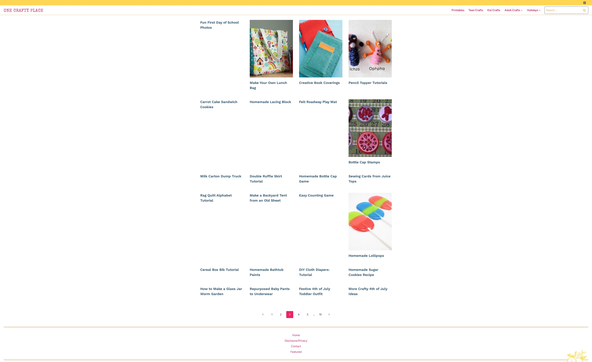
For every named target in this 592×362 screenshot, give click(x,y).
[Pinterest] (584, 3)
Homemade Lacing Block (270, 102)
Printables (458, 10)
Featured (296, 352)
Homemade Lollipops (366, 256)
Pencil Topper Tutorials (368, 83)
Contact (296, 346)
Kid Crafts (493, 10)
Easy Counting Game (316, 195)
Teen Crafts (476, 10)
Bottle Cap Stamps (364, 162)
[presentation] (271, 48)
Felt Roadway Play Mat (318, 102)
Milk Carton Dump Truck (220, 176)
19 (320, 314)
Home (296, 335)
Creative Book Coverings (319, 83)
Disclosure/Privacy (296, 340)
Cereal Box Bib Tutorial (219, 270)
